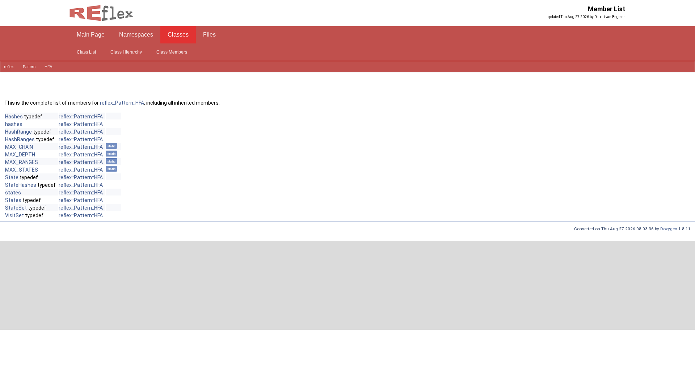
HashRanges (20, 139)
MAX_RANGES (21, 162)
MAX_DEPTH (20, 154)
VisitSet (14, 215)
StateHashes (20, 185)
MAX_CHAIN (19, 147)
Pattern (29, 66)
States (13, 200)
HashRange (18, 132)
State (11, 177)
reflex (9, 66)
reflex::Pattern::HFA (122, 103)
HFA (48, 66)
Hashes (14, 116)
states (13, 193)
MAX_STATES (21, 170)
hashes (13, 124)
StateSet (16, 208)
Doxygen (668, 228)
